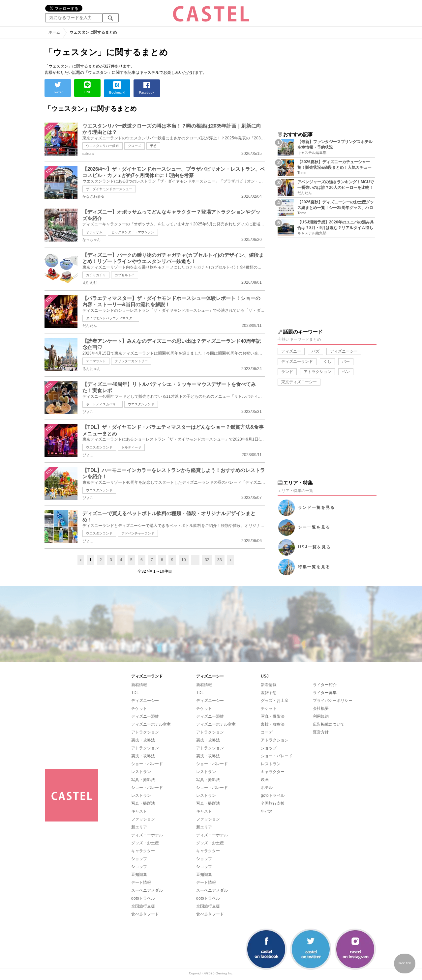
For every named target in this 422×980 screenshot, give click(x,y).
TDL (135, 692)
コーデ (267, 732)
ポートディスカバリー (102, 404)
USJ (314, 547)
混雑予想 (269, 692)
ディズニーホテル (147, 835)
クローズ (134, 146)
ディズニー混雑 (145, 716)
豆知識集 (139, 874)
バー (346, 361)
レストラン (141, 771)
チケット (139, 708)
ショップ (139, 858)
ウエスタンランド (141, 404)
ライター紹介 (325, 684)
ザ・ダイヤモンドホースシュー (109, 189)
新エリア (139, 827)
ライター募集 (325, 692)
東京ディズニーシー (299, 382)
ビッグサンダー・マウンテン (132, 232)
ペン (346, 371)
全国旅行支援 (143, 906)
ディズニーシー (344, 351)
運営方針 (321, 732)
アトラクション (317, 371)
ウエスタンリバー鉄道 (102, 146)
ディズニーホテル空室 (151, 724)
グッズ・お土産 (145, 843)
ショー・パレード (147, 764)
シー (314, 527)
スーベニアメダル (147, 890)
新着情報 (139, 684)
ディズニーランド (297, 361)
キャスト (139, 811)
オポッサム (94, 232)
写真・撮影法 (143, 779)
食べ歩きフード (145, 914)
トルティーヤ (131, 447)
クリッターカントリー (131, 361)
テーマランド (96, 361)
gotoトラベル (143, 898)
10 (183, 560)
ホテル (267, 787)
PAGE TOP (405, 963)
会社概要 (321, 708)
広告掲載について (329, 724)
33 (219, 560)
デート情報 (141, 882)
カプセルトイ (125, 275)
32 (207, 560)
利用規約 (321, 716)
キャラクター (143, 851)
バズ (315, 351)
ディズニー (291, 351)
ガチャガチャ (96, 275)
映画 (265, 779)
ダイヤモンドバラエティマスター (111, 318)
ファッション (143, 819)
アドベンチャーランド (137, 533)
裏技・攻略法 (143, 740)
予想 (153, 146)
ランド (287, 371)
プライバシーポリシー (332, 700)
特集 (314, 566)
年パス (267, 811)
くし (327, 361)
